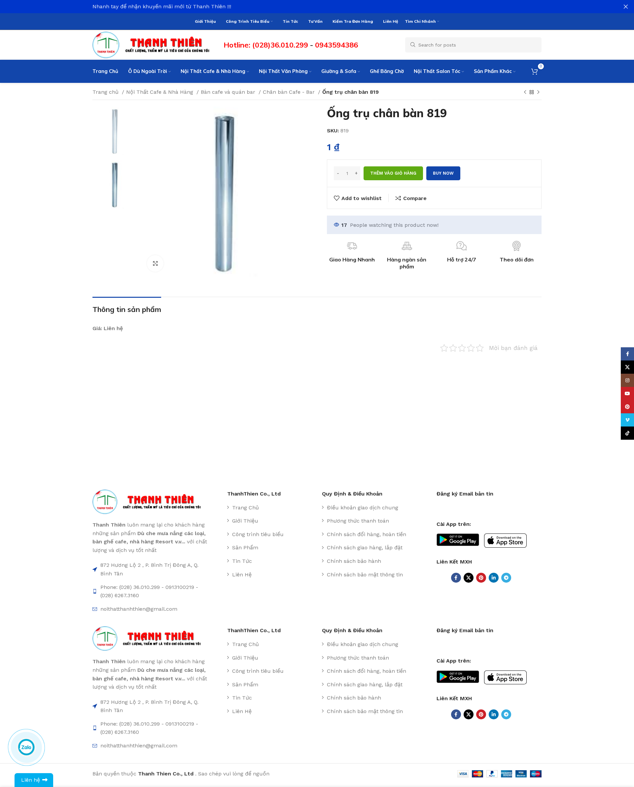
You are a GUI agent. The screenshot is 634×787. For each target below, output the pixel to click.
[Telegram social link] (506, 578)
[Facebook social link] (456, 578)
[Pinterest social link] (481, 578)
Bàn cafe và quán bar (229, 92)
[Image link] (150, 501)
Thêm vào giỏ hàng (393, 173)
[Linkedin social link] (494, 578)
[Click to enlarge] (155, 263)
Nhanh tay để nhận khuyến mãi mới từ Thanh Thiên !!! (161, 6)
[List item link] (272, 507)
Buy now (443, 173)
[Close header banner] (625, 6)
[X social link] (469, 578)
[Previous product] (525, 92)
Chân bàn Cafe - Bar (289, 92)
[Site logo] (154, 44)
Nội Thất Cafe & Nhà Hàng (160, 92)
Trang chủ (106, 92)
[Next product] (538, 92)
